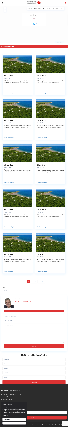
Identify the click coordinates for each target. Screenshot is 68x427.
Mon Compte (62, 425)
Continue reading (8, 93)
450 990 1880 (7, 396)
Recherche (34, 418)
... (61, 83)
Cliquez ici (5, 415)
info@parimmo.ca (7, 399)
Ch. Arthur (8, 76)
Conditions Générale (51, 425)
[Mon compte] (65, 3)
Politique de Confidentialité (37, 425)
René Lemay (19, 299)
